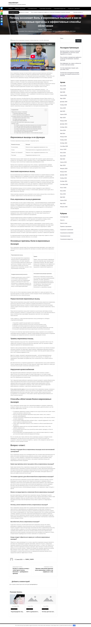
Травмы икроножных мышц (20, 119)
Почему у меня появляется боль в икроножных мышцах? (27, 130)
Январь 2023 (63, 171)
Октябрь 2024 (63, 127)
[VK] (1, 19)
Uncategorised (14, 608)
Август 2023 (63, 149)
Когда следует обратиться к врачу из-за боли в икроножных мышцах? (29, 132)
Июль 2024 (63, 130)
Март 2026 (63, 98)
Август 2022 (63, 187)
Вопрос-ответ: (15, 123)
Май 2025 (62, 111)
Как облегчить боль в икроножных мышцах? (24, 131)
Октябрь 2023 (63, 143)
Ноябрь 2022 (63, 178)
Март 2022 (63, 203)
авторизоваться (33, 584)
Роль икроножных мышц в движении (22, 114)
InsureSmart (13, 3)
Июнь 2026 (63, 89)
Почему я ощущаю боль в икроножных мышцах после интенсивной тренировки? (31, 125)
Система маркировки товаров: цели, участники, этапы (69, 68)
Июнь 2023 (63, 156)
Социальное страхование (74, 8)
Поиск (61, 38)
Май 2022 (62, 197)
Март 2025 (63, 117)
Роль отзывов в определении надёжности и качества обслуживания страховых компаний (41, 12)
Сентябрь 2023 (64, 146)
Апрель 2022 (63, 200)
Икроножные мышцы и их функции (19, 112)
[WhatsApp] (1, 13)
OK (74, 625)
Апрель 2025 (63, 114)
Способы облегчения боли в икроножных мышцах (23, 122)
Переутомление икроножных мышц (22, 117)
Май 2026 (62, 92)
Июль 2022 (63, 191)
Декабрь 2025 (63, 101)
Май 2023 (62, 159)
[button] (45, 110)
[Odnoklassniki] (1, 11)
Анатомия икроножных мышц (20, 113)
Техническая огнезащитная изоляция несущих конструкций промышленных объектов (69, 74)
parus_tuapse (29, 559)
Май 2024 (62, 133)
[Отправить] (1, 24)
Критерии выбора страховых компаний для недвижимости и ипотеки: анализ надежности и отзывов (70, 52)
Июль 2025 (63, 108)
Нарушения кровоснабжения (20, 120)
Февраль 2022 (63, 206)
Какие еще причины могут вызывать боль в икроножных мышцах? (28, 126)
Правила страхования (20, 8)
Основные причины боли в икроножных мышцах (22, 116)
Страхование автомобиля (45, 8)
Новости (10, 8)
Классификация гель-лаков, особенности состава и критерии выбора (70, 64)
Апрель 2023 (63, 162)
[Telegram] (1, 21)
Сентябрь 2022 (64, 184)
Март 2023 (63, 165)
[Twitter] (1, 8)
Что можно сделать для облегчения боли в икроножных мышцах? (28, 127)
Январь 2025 (63, 121)
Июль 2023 (63, 152)
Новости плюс (63, 223)
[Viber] (1, 16)
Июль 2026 (63, 86)
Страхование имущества (59, 8)
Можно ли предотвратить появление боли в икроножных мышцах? (29, 128)
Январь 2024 (63, 136)
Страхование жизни (32, 8)
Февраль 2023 (63, 168)
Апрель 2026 (63, 95)
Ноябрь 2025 (63, 105)
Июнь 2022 (63, 194)
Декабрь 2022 (63, 175)
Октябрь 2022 (63, 181)
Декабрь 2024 (63, 124)
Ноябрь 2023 (63, 140)
